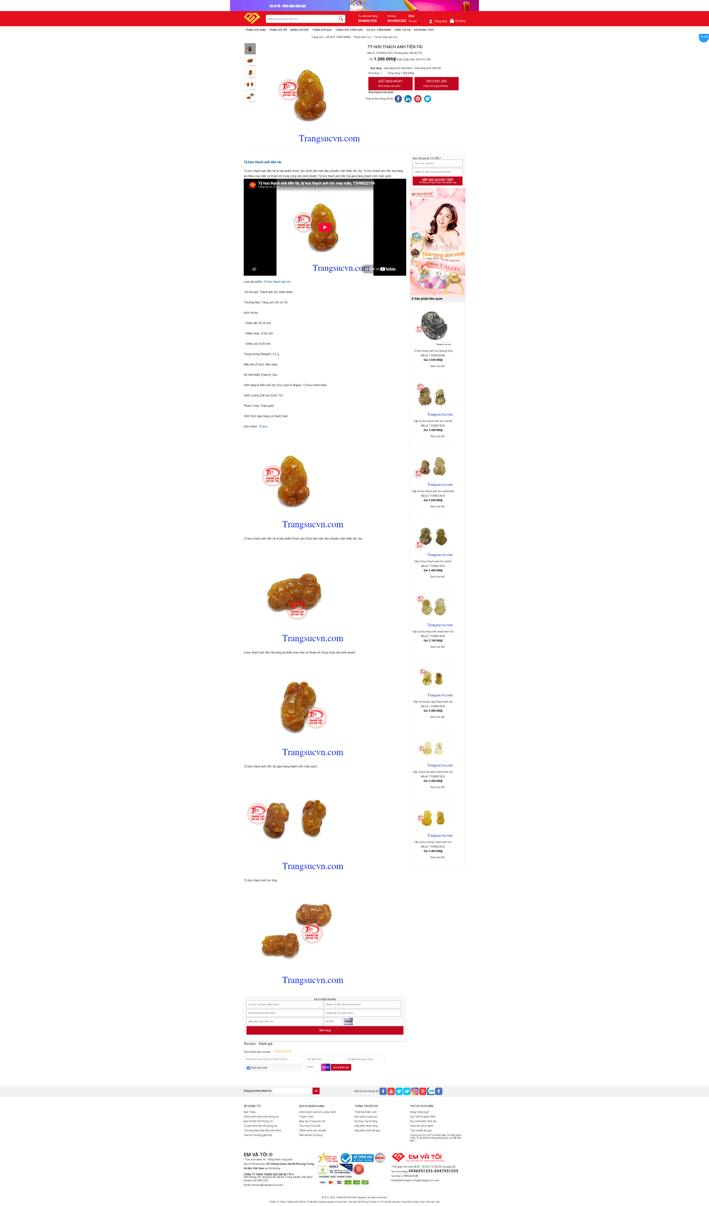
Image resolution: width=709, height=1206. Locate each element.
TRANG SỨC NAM (255, 29)
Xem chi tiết (437, 366)
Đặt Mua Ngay (390, 83)
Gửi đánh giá (341, 1067)
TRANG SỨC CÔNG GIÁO (349, 29)
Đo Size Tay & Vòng (365, 1121)
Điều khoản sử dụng (310, 1135)
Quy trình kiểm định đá (423, 1121)
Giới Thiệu (250, 1112)
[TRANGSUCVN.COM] (252, 23)
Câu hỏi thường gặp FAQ (258, 1135)
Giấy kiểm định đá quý (367, 1130)
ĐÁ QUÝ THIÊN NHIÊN (379, 29)
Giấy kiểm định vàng (366, 1125)
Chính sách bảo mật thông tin (261, 1116)
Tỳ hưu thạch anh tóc (277, 281)
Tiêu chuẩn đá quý (421, 1130)
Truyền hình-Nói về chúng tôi (260, 1125)
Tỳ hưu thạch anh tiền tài (262, 162)
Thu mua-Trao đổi (310, 1125)
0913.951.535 (435, 83)
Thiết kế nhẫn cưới (365, 1112)
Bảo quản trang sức (366, 1116)
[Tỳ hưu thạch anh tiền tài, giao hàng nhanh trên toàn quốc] (250, 72)
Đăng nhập (440, 21)
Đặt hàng (325, 1030)
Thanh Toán (306, 1116)
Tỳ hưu (262, 426)
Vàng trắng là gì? (419, 1112)
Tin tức (412, 21)
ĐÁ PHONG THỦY (424, 29)
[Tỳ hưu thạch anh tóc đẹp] (250, 84)
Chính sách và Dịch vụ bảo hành (317, 1112)
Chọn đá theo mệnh (421, 1125)
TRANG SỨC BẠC (322, 29)
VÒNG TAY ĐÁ (402, 29)
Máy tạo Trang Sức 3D (312, 1121)
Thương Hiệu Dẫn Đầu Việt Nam (262, 1130)
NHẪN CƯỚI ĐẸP (299, 29)
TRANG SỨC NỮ (278, 29)
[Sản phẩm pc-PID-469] (437, 242)
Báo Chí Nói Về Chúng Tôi (258, 1121)
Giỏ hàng (458, 21)
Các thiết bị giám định (423, 1116)
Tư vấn (704, 36)
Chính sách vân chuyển (312, 1130)
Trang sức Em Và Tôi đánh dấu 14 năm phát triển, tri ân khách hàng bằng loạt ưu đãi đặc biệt (436, 1138)
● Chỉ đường (273, 1168)
